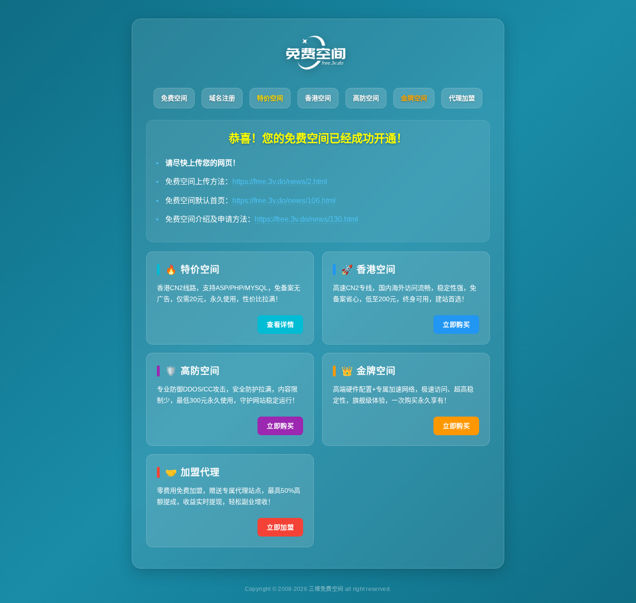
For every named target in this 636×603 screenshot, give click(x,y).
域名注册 (222, 98)
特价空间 (270, 98)
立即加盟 (280, 527)
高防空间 (366, 98)
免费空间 (174, 98)
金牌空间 (414, 98)
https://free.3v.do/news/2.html (279, 182)
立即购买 (456, 324)
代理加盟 (462, 98)
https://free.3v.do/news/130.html (306, 219)
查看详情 (280, 324)
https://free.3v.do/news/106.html (284, 201)
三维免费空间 (327, 589)
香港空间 (318, 98)
